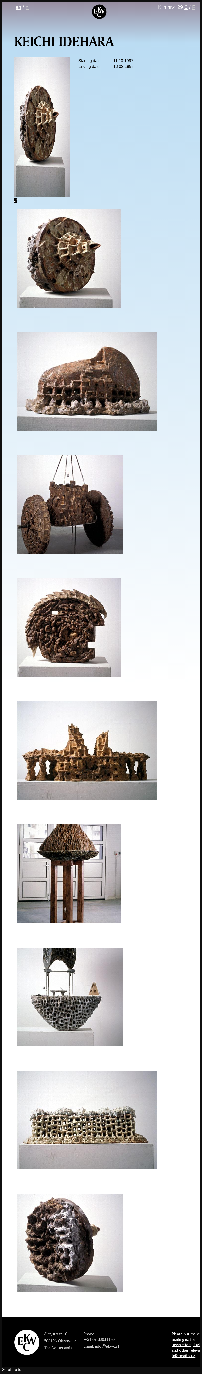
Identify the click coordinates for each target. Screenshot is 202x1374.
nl (27, 7)
